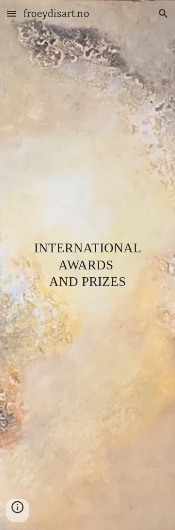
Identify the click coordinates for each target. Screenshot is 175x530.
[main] (87, 265)
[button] (11, 13)
